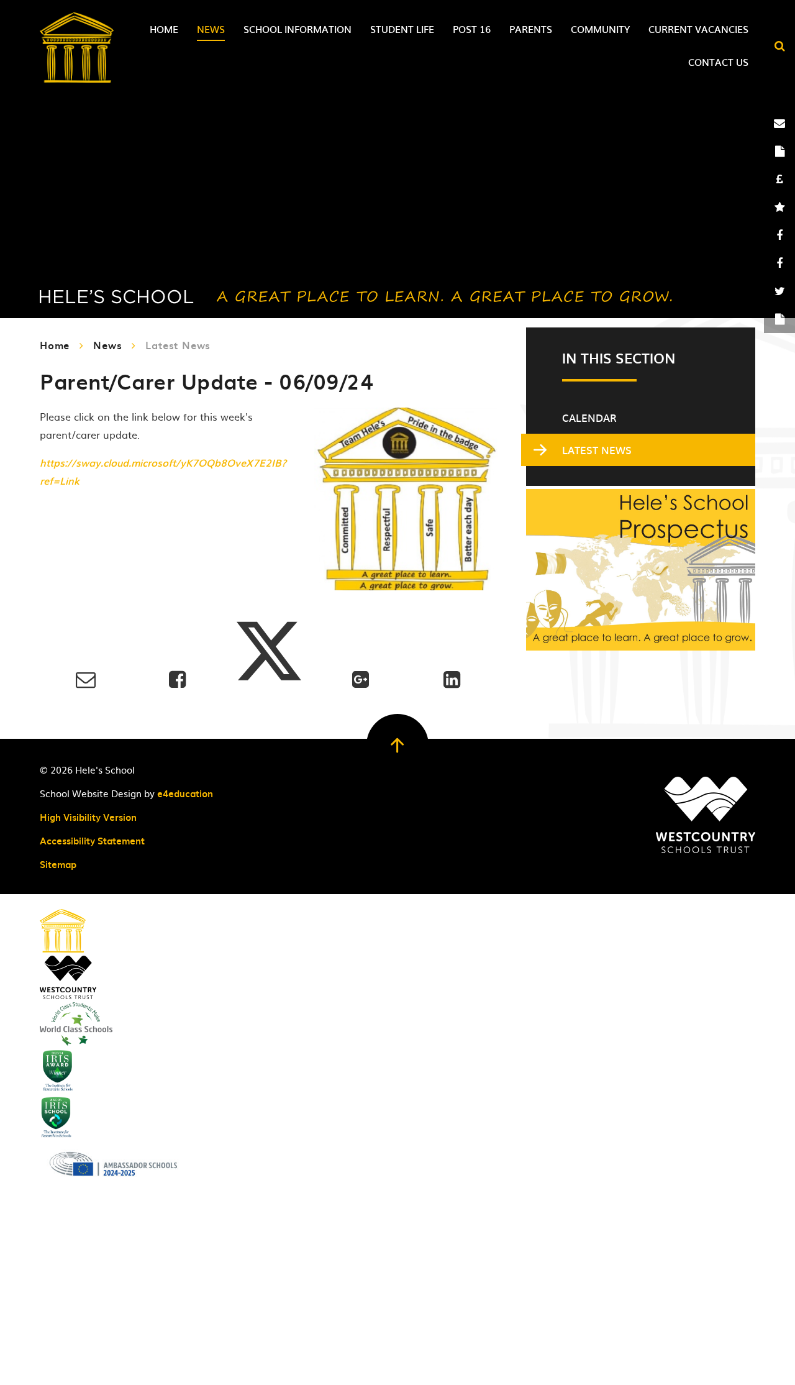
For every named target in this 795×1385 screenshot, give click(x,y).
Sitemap (58, 864)
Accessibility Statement (92, 841)
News (107, 344)
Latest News (178, 344)
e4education (185, 793)
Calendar (589, 417)
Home (55, 344)
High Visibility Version (88, 817)
